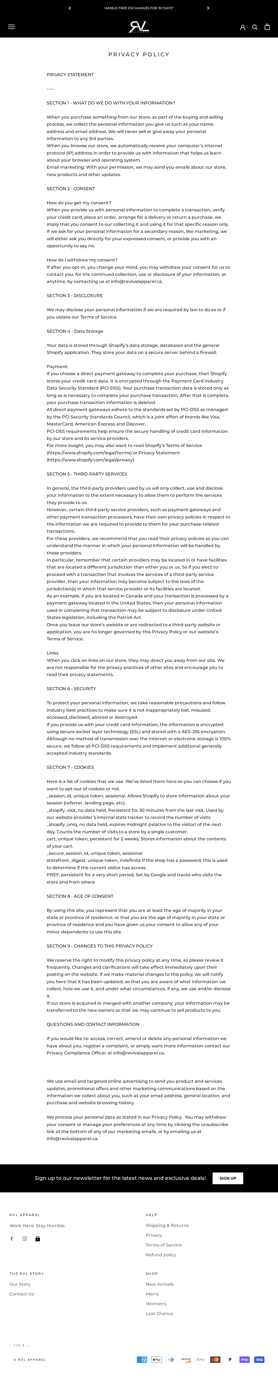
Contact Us (22, 1294)
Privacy (154, 1235)
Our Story (20, 1284)
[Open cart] (267, 27)
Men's (152, 1294)
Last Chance (159, 1313)
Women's (156, 1303)
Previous (69, 8)
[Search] (255, 27)
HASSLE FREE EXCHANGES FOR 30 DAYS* (139, 8)
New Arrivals (159, 1284)
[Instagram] (25, 1238)
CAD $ (19, 1345)
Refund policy (161, 1254)
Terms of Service (164, 1245)
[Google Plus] (38, 1238)
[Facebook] (12, 1238)
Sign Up (228, 1178)
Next (208, 8)
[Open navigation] (11, 26)
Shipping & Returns (167, 1225)
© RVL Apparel (30, 1360)
